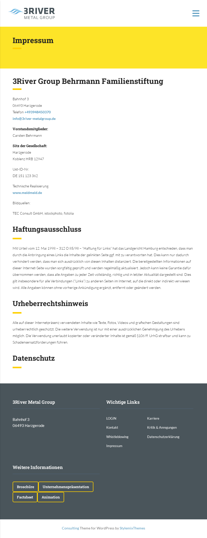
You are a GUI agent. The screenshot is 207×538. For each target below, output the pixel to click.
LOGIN (111, 418)
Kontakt (112, 427)
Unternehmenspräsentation (66, 486)
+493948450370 (37, 112)
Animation (51, 497)
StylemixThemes (132, 528)
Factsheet (25, 497)
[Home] (32, 13)
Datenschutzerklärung (163, 437)
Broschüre (25, 486)
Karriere (153, 418)
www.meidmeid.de (27, 192)
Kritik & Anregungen (162, 427)
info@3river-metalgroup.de (34, 118)
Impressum (114, 446)
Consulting (70, 528)
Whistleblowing (117, 437)
